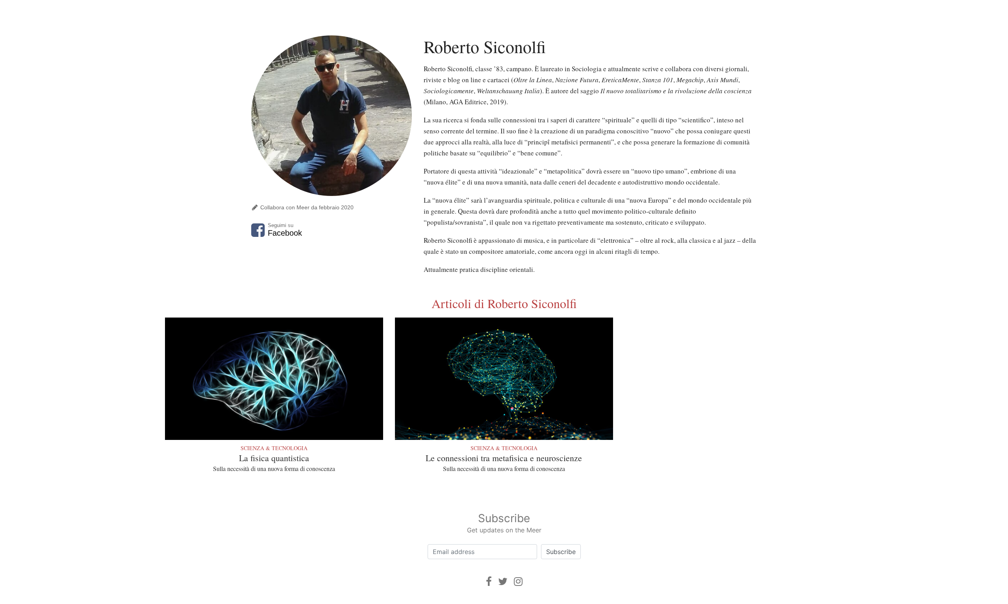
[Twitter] (503, 581)
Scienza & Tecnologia (274, 448)
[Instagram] (518, 581)
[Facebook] (489, 581)
